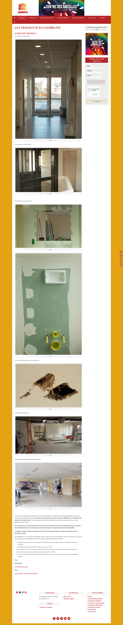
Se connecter (92, 611)
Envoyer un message (46, 607)
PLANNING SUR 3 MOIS (21, 566)
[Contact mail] (121, 255)
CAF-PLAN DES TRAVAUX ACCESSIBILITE (26, 573)
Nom (88, 66)
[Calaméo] (121, 258)
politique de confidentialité (99, 81)
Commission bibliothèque (95, 605)
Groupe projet (92, 609)
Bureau (90, 596)
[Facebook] (121, 251)
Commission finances (94, 607)
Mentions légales (69, 598)
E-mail (89, 75)
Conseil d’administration (95, 598)
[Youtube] (121, 264)
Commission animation (94, 600)
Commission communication (96, 603)
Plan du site (67, 596)
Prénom (89, 70)
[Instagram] (121, 261)
